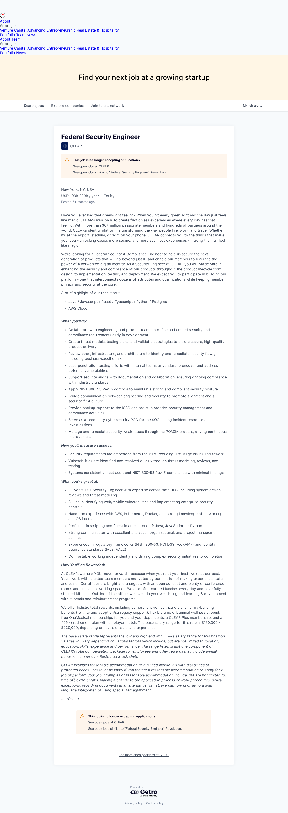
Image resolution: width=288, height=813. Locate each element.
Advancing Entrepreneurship (51, 30)
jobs (34, 105)
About (5, 21)
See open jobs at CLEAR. (91, 166)
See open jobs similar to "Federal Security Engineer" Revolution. (119, 172)
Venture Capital (13, 30)
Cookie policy (155, 803)
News (31, 34)
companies (67, 105)
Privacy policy (134, 803)
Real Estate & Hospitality (98, 30)
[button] (144, 25)
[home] (2, 16)
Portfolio (7, 34)
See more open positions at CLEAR (144, 755)
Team (20, 34)
